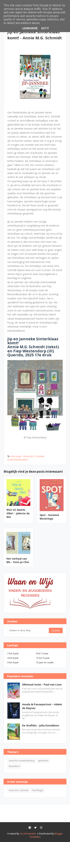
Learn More (30, 28)
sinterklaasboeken (17, 459)
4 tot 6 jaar (16, 456)
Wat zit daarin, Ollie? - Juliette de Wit (18, 513)
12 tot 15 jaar (43, 657)
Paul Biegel (37, 790)
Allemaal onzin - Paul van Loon (42, 684)
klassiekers (14, 766)
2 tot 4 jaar (13, 653)
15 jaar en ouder (45, 662)
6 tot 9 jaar (13, 662)
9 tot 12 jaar (42, 653)
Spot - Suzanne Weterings (49, 516)
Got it (45, 28)
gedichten (43, 760)
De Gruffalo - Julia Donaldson (40, 725)
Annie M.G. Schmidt (33, 456)
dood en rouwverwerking (21, 760)
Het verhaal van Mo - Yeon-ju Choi (17, 560)
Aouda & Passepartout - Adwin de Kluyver (42, 706)
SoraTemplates (28, 833)
